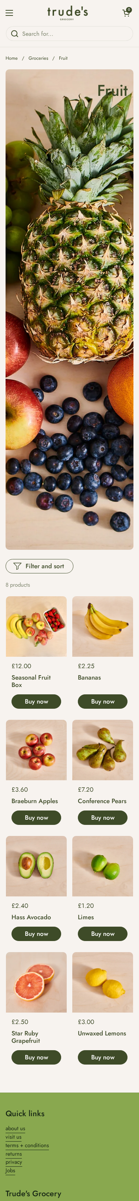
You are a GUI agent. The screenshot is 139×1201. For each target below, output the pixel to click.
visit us (13, 1137)
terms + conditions (27, 1145)
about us (15, 1128)
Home (12, 58)
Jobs (10, 1170)
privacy (14, 1162)
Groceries (38, 58)
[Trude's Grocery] (68, 13)
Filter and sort (45, 566)
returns (14, 1154)
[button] (126, 13)
